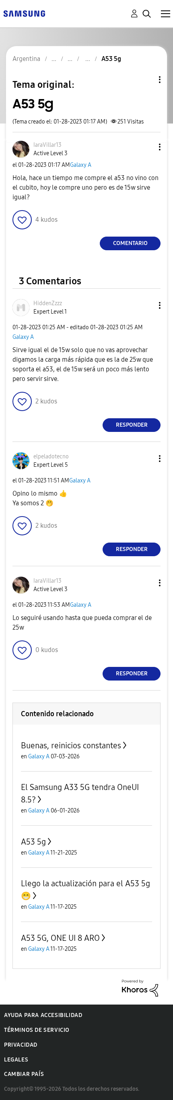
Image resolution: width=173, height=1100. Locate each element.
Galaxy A (80, 165)
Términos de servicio (37, 1030)
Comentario (130, 243)
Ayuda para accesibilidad (43, 1015)
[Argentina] (24, 13)
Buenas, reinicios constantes (71, 745)
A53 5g (33, 842)
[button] (146, 147)
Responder (132, 424)
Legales (16, 1059)
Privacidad (20, 1044)
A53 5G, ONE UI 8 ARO (60, 938)
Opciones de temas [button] (146, 79)
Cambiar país (24, 1074)
